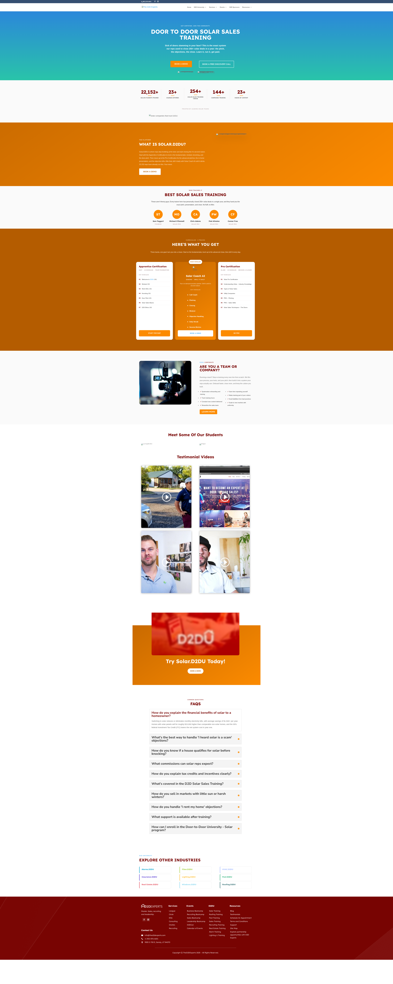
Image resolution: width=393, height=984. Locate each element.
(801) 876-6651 (147, 1)
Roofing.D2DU (229, 884)
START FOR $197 (154, 333)
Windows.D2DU (189, 884)
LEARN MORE (208, 411)
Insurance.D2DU (149, 877)
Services (212, 7)
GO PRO (236, 333)
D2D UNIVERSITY (145, 855)
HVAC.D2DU (227, 869)
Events (222, 7)
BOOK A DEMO (181, 64)
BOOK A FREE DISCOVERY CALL (216, 64)
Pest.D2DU (227, 877)
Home (189, 7)
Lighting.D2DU (189, 877)
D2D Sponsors (234, 7)
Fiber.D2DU (187, 869)
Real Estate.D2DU (150, 884)
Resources (246, 7)
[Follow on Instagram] (148, 919)
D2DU (152, 279)
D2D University (199, 7)
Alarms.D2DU (148, 869)
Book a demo (195, 671)
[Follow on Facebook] (144, 919)
